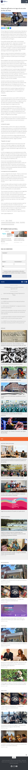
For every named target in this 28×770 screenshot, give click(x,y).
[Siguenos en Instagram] (24, 282)
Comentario (4, 252)
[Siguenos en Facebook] (22, 282)
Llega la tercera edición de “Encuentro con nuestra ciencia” (13, 511)
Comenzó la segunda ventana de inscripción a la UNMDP (12, 478)
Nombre (4, 261)
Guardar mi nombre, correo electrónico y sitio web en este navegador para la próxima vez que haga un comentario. (14, 272)
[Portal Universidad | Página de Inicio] (5, 2)
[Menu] (26, 1)
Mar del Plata (22, 222)
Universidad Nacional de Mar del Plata (7, 224)
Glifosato (17, 222)
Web (3, 266)
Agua (7, 220)
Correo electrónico (18, 261)
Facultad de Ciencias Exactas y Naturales (8, 222)
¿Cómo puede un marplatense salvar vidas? (11, 380)
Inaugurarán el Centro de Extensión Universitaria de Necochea (6, 240)
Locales (3, 4)
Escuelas (10, 220)
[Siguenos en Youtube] (26, 282)
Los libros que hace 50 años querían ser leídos (12, 364)
